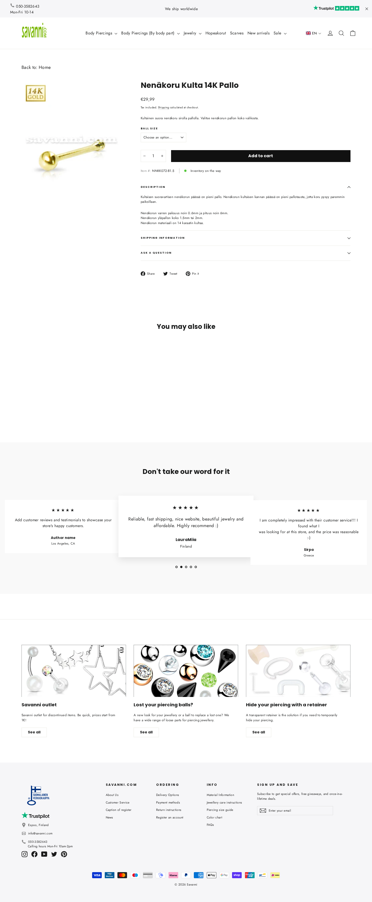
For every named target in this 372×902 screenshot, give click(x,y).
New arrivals (258, 33)
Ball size (149, 128)
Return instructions (168, 810)
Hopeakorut (215, 33)
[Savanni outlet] (74, 671)
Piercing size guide (220, 810)
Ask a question (156, 253)
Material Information (220, 795)
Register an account (169, 817)
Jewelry (191, 33)
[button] (314, 33)
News (109, 817)
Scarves (236, 33)
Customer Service (118, 802)
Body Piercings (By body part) (148, 33)
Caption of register (119, 810)
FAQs (210, 825)
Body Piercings (99, 33)
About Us (112, 795)
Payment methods (168, 802)
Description (153, 187)
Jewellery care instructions (224, 802)
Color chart (214, 817)
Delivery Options (167, 795)
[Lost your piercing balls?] (186, 671)
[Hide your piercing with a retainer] (298, 671)
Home (45, 67)
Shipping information (163, 238)
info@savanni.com (40, 833)
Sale (278, 33)
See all (34, 732)
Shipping (163, 107)
